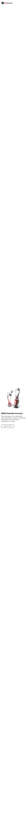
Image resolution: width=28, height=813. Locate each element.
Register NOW (7, 426)
